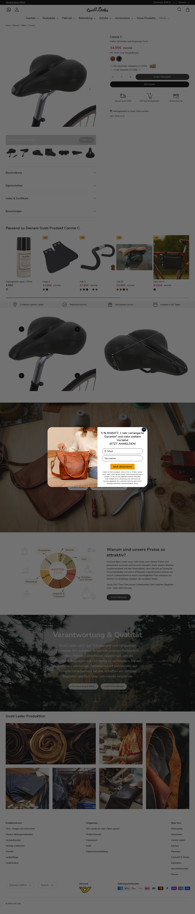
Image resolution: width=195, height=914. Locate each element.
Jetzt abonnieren (122, 466)
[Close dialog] (144, 429)
